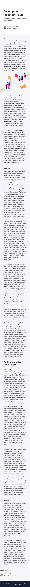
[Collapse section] (5, 7)
